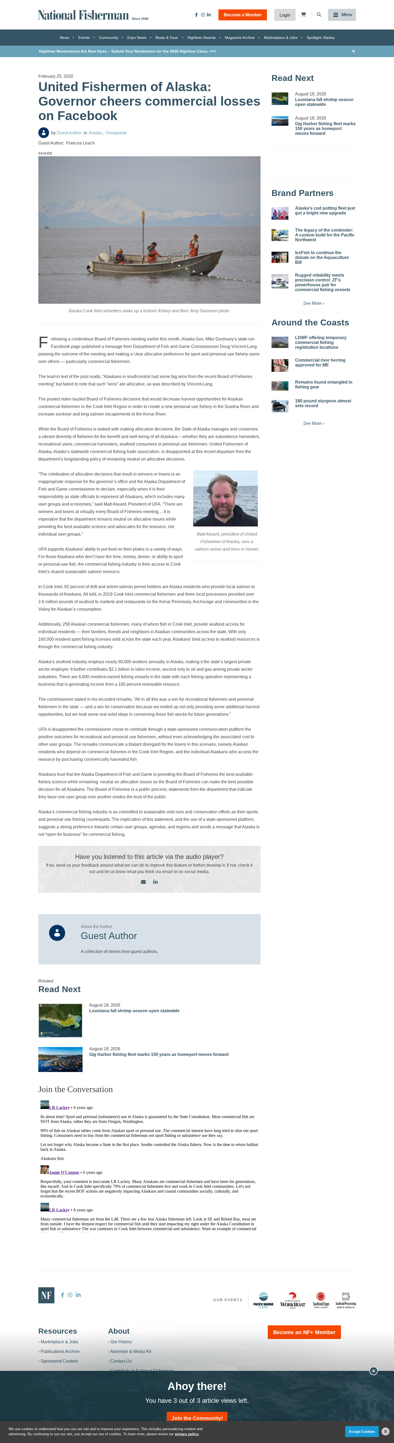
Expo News (136, 37)
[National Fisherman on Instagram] (203, 14)
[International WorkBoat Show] (293, 1300)
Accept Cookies (362, 1432)
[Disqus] (149, 1165)
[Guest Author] (43, 132)
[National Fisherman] (84, 14)
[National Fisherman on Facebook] (196, 14)
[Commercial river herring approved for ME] (280, 365)
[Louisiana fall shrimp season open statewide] (60, 1020)
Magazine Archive (240, 37)
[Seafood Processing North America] (346, 1300)
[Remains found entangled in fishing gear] (280, 386)
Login (285, 15)
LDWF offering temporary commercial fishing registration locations (321, 342)
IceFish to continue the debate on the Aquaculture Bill (322, 257)
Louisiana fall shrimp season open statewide (134, 1010)
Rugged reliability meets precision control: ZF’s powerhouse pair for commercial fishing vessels (322, 282)
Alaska (95, 133)
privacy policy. (187, 1434)
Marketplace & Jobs (281, 37)
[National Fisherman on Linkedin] (209, 14)
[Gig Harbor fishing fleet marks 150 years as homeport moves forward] (60, 1059)
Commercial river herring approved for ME (320, 362)
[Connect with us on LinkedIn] (155, 882)
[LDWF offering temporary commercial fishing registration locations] (280, 342)
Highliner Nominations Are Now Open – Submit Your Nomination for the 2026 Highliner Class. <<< (127, 51)
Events (84, 37)
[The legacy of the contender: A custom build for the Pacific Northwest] (280, 235)
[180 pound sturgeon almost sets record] (280, 406)
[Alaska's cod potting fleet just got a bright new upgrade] (280, 213)
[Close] (386, 1431)
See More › (313, 303)
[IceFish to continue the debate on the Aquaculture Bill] (280, 257)
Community (108, 37)
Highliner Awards (201, 37)
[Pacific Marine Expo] (263, 1300)
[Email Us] (143, 882)
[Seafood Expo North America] (321, 1300)
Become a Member (243, 15)
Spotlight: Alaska (320, 37)
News (64, 37)
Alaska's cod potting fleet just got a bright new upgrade (325, 210)
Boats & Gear (166, 37)
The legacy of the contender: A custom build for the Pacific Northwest (325, 235)
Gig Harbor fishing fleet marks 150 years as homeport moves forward (159, 1054)
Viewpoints (116, 133)
